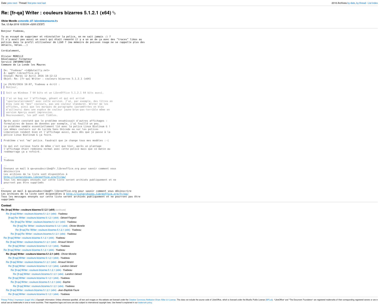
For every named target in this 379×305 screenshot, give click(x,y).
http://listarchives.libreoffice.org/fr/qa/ (35, 177)
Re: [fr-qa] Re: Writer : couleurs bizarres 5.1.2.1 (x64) (38, 221)
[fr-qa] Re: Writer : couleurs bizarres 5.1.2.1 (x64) (33, 217)
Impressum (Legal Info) (24, 299)
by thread (361, 3)
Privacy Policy (7, 299)
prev (9, 3)
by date (351, 3)
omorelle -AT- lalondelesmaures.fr (38, 20)
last (44, 3)
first (29, 3)
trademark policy (145, 302)
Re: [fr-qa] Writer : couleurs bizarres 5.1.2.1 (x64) (56, 12)
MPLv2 (269, 299)
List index (373, 3)
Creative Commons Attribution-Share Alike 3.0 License (152, 299)
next (15, 3)
